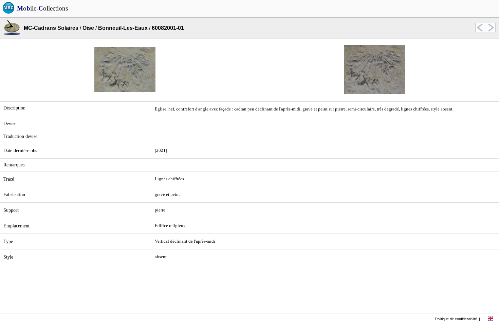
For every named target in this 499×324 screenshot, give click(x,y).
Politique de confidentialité (456, 319)
